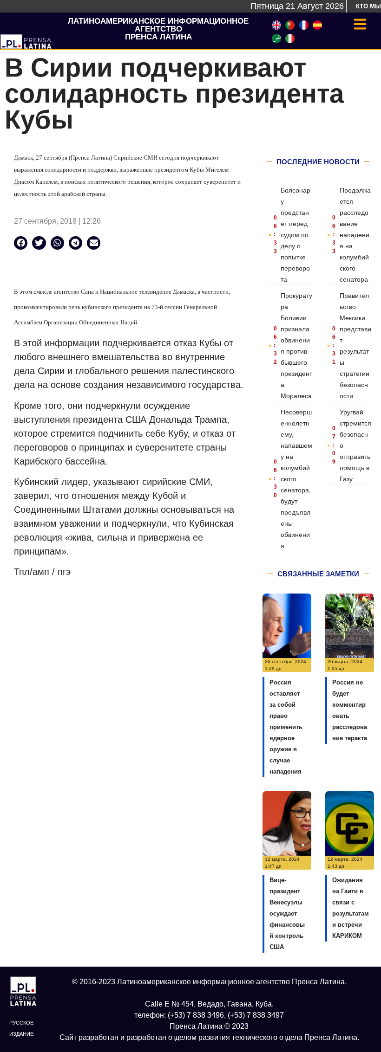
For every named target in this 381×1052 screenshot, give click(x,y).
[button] (20, 243)
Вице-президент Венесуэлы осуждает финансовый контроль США (287, 913)
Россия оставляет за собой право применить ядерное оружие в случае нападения (285, 727)
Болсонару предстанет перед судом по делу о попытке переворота (295, 235)
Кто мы (368, 6)
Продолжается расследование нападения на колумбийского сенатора (355, 235)
